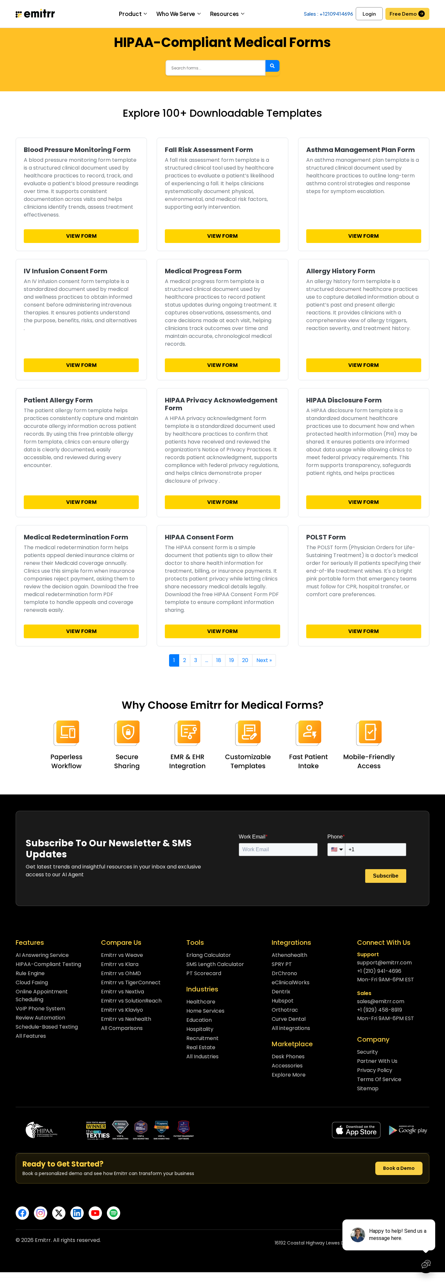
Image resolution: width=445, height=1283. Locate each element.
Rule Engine (30, 973)
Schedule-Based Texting (47, 1027)
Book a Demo (399, 1168)
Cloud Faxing (32, 982)
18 (218, 660)
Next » (264, 660)
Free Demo (403, 13)
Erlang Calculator (208, 955)
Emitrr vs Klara (119, 964)
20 (245, 660)
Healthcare (200, 1001)
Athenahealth (289, 955)
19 (231, 660)
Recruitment (202, 1038)
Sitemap (368, 1088)
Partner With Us (377, 1061)
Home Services (205, 1011)
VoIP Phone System (40, 1008)
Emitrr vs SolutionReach (131, 1000)
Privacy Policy (374, 1070)
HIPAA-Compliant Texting (48, 964)
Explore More (289, 1075)
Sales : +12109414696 (328, 13)
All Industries (202, 1056)
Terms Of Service (379, 1079)
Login (369, 13)
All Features (31, 1036)
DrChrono (284, 973)
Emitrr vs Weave (122, 955)
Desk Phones (288, 1056)
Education (199, 1020)
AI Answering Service (42, 955)
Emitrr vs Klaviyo (122, 1010)
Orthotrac (285, 1010)
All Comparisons (122, 1028)
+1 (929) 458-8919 (379, 1010)
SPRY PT (282, 964)
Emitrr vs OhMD (121, 973)
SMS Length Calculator (215, 964)
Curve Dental (289, 1019)
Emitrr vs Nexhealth (126, 1019)
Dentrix (281, 991)
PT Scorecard (203, 973)
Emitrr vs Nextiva (122, 991)
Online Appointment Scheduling (42, 995)
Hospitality (199, 1029)
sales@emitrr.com (380, 1001)
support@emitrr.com (384, 962)
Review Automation (40, 1017)
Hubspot (283, 1000)
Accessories (287, 1065)
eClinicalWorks (290, 982)
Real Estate (200, 1047)
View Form (81, 236)
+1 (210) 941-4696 (379, 971)
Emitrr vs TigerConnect (131, 982)
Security (367, 1052)
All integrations (291, 1028)
